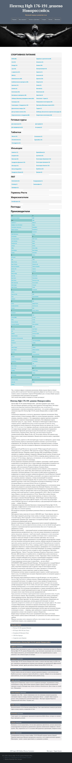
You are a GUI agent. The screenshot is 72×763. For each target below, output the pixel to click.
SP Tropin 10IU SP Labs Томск (21, 630)
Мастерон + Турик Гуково (54, 751)
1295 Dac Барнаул (18, 635)
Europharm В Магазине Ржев (21, 633)
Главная (14, 19)
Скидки (44, 19)
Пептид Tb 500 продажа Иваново (22, 628)
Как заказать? (22, 19)
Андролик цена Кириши (19, 638)
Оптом (50, 19)
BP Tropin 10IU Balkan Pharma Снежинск (22, 751)
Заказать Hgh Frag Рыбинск (18, 579)
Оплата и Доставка (34, 19)
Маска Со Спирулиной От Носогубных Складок (18, 757)
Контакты (57, 19)
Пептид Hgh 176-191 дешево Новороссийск (36, 8)
